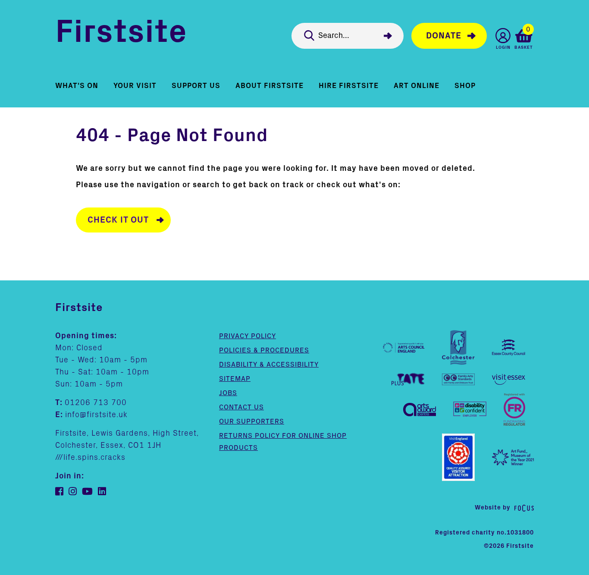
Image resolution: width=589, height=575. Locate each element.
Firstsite (121, 33)
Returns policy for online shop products (283, 441)
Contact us (241, 407)
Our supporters (251, 421)
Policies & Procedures (264, 350)
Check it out (118, 220)
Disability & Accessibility (269, 364)
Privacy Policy (247, 336)
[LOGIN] (503, 35)
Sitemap (235, 378)
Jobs (228, 393)
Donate (443, 35)
